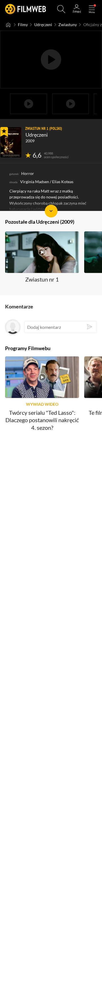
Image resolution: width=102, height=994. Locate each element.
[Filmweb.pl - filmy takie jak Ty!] (25, 9)
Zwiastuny (67, 24)
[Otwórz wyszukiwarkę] (61, 9)
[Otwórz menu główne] (92, 9)
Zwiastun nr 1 (42, 279)
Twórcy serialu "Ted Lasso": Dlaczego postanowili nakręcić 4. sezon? (42, 420)
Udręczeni (43, 24)
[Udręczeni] (11, 142)
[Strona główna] (8, 25)
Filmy (23, 24)
